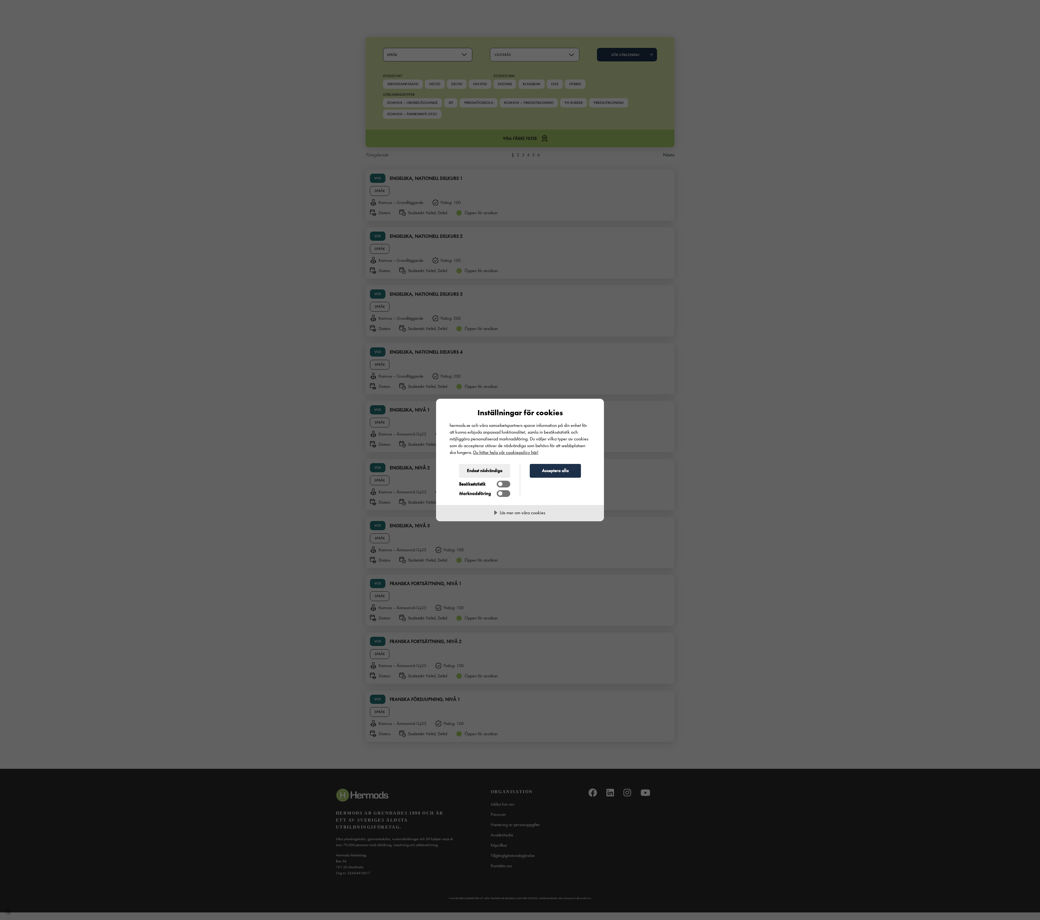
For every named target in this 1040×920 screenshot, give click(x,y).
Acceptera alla (555, 470)
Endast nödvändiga (484, 470)
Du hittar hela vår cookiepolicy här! (505, 452)
